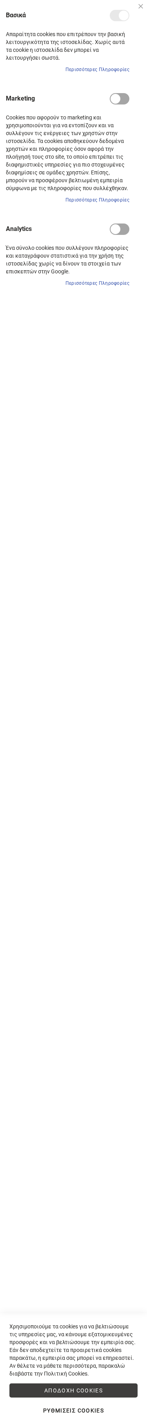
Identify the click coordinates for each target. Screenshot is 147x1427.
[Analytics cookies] (119, 229)
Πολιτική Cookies (65, 1373)
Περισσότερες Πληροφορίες (97, 69)
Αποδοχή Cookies (73, 1390)
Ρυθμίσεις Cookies (73, 1410)
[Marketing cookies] (119, 98)
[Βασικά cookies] (119, 15)
